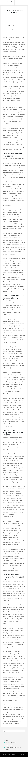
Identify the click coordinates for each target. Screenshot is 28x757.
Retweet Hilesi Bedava (11, 743)
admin (13, 29)
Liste (6, 740)
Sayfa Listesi (8, 745)
